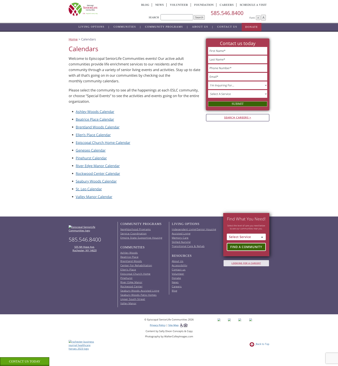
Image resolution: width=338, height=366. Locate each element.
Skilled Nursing (181, 242)
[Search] (177, 15)
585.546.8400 (227, 13)
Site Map (173, 325)
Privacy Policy (157, 325)
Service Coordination (133, 233)
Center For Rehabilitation (136, 265)
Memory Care (180, 237)
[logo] (100, 9)
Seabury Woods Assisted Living (139, 290)
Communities (125, 26)
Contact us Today (24, 361)
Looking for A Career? (246, 263)
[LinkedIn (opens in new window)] (253, 322)
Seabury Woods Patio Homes (138, 295)
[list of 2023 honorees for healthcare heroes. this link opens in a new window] (83, 344)
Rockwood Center (131, 286)
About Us (200, 26)
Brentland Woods (131, 261)
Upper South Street (132, 299)
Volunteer (179, 5)
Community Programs (164, 26)
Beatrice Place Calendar (95, 119)
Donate (251, 27)
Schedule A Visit (253, 5)
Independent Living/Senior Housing (194, 229)
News (159, 5)
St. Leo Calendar (89, 189)
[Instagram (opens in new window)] (233, 322)
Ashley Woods (129, 252)
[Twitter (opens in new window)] (243, 322)
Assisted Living (181, 233)
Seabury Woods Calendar (96, 181)
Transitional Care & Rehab (188, 246)
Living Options (91, 26)
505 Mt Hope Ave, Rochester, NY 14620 (85, 248)
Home (73, 39)
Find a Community (246, 247)
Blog (145, 5)
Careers (227, 5)
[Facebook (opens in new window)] (222, 322)
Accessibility (179, 265)
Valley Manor (128, 303)
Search (199, 17)
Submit (238, 104)
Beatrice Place (129, 257)
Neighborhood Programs (135, 229)
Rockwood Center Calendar (98, 173)
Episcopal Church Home (135, 273)
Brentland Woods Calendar (98, 127)
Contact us (227, 26)
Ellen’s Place (128, 269)
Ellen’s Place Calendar (93, 134)
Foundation (204, 5)
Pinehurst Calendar (91, 158)
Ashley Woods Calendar (95, 111)
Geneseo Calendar (91, 150)
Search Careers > (237, 117)
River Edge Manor (131, 282)
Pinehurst (126, 278)
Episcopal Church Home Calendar (103, 142)
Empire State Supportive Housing (141, 237)
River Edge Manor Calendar (98, 165)
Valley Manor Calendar (94, 196)
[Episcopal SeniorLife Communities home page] (92, 228)
